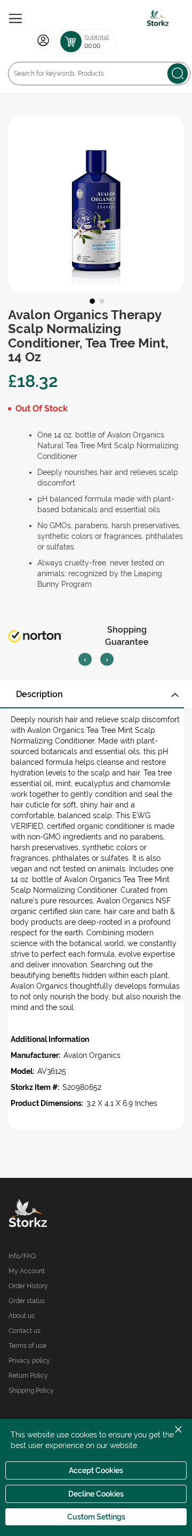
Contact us (25, 1331)
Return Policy (28, 1375)
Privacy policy (29, 1360)
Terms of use (27, 1345)
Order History (28, 1286)
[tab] (96, 694)
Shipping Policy (31, 1390)
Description (39, 694)
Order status (27, 1301)
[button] (91, 300)
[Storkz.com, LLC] (52, 1214)
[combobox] (99, 73)
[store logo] (158, 19)
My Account (27, 1271)
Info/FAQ (22, 1256)
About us (22, 1316)
